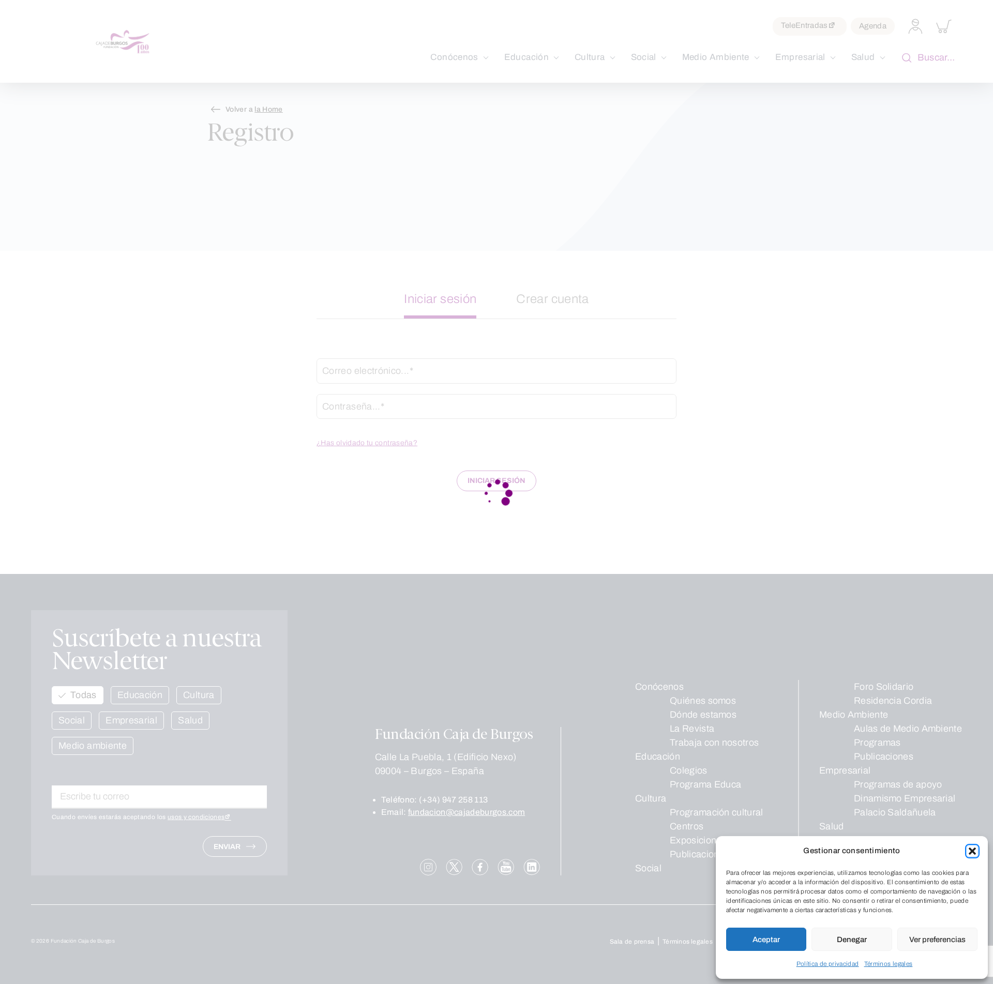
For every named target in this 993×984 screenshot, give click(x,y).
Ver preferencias (937, 939)
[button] (972, 851)
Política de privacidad (827, 963)
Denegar (852, 939)
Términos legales (888, 963)
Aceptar (766, 939)
